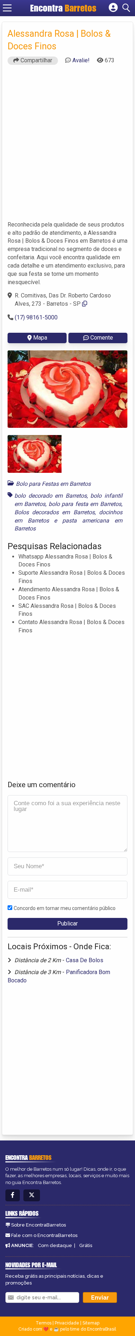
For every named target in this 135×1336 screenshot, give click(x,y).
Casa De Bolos (84, 960)
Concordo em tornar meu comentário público (65, 908)
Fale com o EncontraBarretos (44, 1235)
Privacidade (67, 1323)
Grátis (85, 1245)
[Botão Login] (113, 7)
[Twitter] (31, 1195)
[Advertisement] (67, 146)
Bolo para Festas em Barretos (53, 483)
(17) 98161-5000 (36, 317)
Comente (101, 337)
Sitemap (90, 1323)
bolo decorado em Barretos (50, 495)
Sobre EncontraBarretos (38, 1225)
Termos (43, 1323)
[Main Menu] (7, 8)
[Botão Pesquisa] (127, 8)
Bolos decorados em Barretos (54, 512)
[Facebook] (12, 1195)
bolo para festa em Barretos (85, 504)
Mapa (40, 337)
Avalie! (81, 60)
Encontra (63, 8)
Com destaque (55, 1245)
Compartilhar (35, 60)
